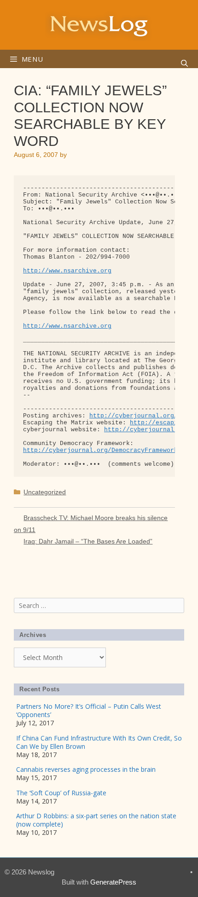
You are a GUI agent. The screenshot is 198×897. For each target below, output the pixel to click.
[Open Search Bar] (184, 63)
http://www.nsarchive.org (67, 270)
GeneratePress (113, 882)
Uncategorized (44, 492)
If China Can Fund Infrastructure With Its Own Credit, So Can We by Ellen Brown (99, 742)
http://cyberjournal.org (146, 429)
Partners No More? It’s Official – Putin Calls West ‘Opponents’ (88, 710)
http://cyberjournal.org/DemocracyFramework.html (109, 450)
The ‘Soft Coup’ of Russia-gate (61, 792)
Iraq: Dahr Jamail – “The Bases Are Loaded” (87, 541)
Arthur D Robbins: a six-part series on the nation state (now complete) (96, 819)
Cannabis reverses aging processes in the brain (86, 769)
